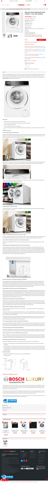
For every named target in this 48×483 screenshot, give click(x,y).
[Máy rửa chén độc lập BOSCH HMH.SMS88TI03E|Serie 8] (15, 425)
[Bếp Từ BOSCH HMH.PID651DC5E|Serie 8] (6, 425)
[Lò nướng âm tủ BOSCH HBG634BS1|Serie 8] (24, 425)
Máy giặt (26, 64)
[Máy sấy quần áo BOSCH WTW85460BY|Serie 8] (33, 425)
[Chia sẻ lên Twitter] (27, 67)
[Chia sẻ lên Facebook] (25, 67)
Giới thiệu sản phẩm (28, 27)
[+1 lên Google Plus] (28, 67)
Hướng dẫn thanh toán (33, 454)
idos (29, 64)
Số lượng (26, 39)
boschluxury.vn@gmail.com (8, 467)
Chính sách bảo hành (41, 455)
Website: (3, 473)
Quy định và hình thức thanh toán (42, 461)
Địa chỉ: (3, 456)
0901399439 (8, 465)
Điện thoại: (3, 465)
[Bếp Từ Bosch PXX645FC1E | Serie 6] (42, 425)
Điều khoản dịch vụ (32, 457)
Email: (3, 467)
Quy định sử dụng (41, 463)
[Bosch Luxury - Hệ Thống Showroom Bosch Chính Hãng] (24, 5)
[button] (24, 72)
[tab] (24, 72)
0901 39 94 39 (42, 468)
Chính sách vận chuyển (42, 457)
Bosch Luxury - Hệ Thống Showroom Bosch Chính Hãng (24, 455)
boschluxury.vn (7, 473)
